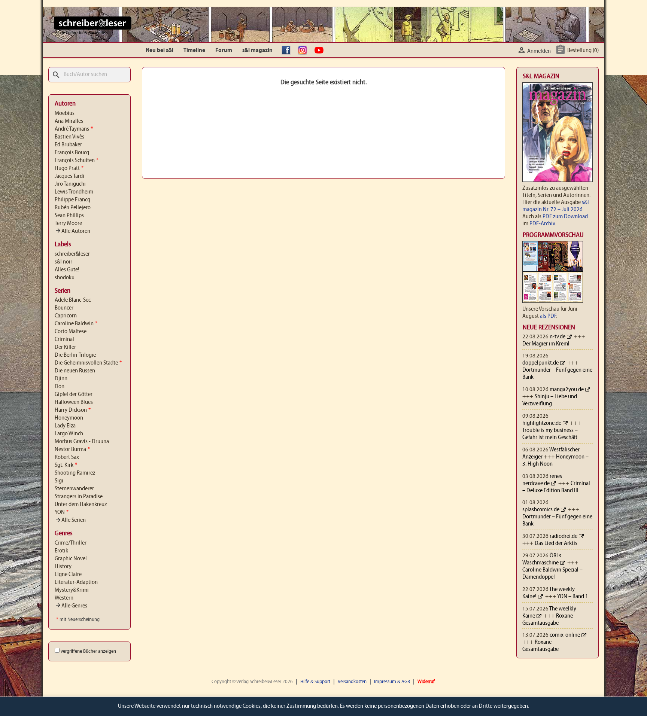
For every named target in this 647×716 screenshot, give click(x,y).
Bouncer (64, 308)
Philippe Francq (72, 200)
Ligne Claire (68, 575)
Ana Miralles (69, 121)
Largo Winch (69, 434)
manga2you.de (567, 390)
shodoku (65, 278)
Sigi (59, 481)
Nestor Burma (72, 450)
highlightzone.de (541, 423)
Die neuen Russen (75, 371)
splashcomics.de (540, 510)
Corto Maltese (70, 332)
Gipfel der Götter (73, 394)
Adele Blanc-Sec (73, 300)
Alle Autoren (72, 231)
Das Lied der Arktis (556, 543)
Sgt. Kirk (66, 465)
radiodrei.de (563, 536)
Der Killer (65, 347)
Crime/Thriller (70, 543)
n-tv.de (557, 337)
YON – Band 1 (572, 597)
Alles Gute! (67, 270)
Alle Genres (71, 606)
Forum (223, 51)
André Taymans (74, 129)
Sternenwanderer (74, 489)
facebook (288, 51)
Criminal (64, 339)
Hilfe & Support (315, 682)
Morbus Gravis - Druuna (82, 442)
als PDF (548, 316)
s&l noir (63, 262)
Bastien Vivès (69, 137)
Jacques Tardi (69, 176)
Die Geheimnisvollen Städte (88, 363)
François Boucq (72, 153)
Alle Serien (70, 520)
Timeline (194, 51)
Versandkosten (352, 682)
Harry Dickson (73, 410)
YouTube (321, 51)
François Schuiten (76, 161)
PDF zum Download (565, 217)
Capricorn (66, 316)
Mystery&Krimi (72, 590)
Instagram (304, 51)
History (63, 567)
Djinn (61, 379)
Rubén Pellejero (73, 208)
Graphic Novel (71, 559)
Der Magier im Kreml (545, 344)
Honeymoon (69, 418)
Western (64, 598)
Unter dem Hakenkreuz (81, 505)
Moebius (65, 113)
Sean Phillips (69, 216)
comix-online (565, 635)
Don (59, 387)
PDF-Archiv (542, 224)
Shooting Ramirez (75, 473)
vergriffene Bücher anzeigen (88, 651)
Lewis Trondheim (74, 192)
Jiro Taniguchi (70, 184)
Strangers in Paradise (79, 497)
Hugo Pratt (69, 168)
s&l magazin (257, 51)
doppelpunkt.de (540, 363)
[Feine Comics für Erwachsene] (92, 23)
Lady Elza (65, 426)
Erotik (61, 551)
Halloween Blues (74, 402)
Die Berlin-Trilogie (75, 355)
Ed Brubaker (68, 145)
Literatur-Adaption (76, 582)
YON (62, 512)
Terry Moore (68, 223)
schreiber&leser (72, 254)
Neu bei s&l (159, 51)
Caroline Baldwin (76, 324)
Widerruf (426, 682)
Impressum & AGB (392, 682)
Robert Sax (67, 457)
